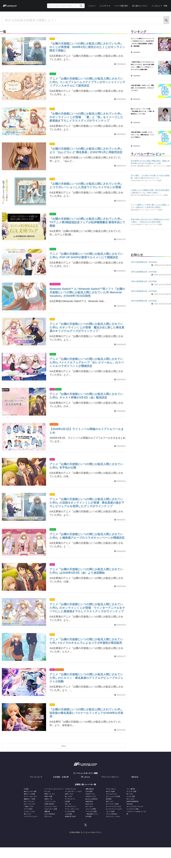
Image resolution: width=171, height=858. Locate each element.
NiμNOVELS (89, 801)
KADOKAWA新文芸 (132, 801)
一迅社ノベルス (29, 806)
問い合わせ (85, 777)
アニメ (52, 389)
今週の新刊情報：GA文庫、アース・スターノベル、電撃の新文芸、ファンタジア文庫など (142, 134)
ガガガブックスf (91, 796)
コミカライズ (105, 6)
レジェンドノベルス (50, 806)
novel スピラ (89, 804)
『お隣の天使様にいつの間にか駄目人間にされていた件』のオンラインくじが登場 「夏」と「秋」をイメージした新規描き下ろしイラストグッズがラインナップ (86, 117)
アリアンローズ (70, 799)
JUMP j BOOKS (49, 804)
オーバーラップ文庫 (112, 804)
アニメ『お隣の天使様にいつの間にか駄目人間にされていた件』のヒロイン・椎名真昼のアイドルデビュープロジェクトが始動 (86, 678)
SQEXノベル (48, 799)
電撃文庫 (47, 811)
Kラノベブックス (29, 801)
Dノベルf (47, 791)
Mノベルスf (68, 796)
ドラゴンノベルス (29, 811)
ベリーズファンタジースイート (54, 789)
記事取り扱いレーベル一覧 (85, 784)
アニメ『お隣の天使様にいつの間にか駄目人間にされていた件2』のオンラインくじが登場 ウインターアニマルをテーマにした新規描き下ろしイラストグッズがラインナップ (87, 608)
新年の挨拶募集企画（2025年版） (144, 272)
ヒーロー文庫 (131, 796)
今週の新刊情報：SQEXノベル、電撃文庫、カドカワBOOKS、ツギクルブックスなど (142, 88)
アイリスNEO (28, 809)
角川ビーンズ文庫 (29, 794)
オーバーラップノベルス (113, 806)
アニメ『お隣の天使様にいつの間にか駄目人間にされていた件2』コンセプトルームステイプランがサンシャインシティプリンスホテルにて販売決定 (88, 82)
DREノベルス (69, 794)
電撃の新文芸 (90, 789)
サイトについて (36, 777)
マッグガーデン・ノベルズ (73, 791)
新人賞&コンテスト (139, 6)
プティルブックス (111, 794)
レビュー (92, 6)
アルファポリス (111, 789)
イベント (52, 73)
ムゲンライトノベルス (113, 816)
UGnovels (130, 804)
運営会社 (134, 777)
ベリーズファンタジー (31, 816)
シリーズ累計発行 (121, 6)
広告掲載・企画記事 (61, 777)
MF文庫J (109, 799)
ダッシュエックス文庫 (113, 796)
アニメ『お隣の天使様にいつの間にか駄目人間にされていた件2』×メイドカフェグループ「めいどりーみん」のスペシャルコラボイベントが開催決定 (87, 362)
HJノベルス (89, 806)
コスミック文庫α (91, 809)
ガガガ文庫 (89, 791)
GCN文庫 (88, 816)
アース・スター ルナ (30, 796)
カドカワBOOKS (49, 814)
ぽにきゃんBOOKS (91, 799)
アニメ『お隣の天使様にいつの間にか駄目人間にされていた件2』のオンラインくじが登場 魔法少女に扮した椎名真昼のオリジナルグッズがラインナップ (87, 327)
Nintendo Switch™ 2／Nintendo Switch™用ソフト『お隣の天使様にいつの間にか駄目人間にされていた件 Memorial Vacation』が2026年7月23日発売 (87, 292)
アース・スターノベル (72, 809)
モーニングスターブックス (135, 806)
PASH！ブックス (49, 794)
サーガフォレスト (70, 806)
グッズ (52, 38)
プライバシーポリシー (110, 777)
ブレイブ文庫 (110, 811)
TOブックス (48, 816)
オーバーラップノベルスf (114, 809)
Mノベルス (130, 794)
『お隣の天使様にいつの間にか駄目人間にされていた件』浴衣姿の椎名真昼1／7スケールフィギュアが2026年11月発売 (86, 713)
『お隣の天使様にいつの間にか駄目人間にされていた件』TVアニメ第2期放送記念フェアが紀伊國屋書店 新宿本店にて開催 (87, 222)
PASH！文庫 (48, 796)
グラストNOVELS (111, 814)
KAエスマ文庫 (110, 791)
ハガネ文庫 (68, 814)
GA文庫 (67, 801)
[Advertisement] (151, 240)
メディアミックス (54, 284)
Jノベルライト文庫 (132, 809)
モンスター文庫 (131, 791)
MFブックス (110, 801)
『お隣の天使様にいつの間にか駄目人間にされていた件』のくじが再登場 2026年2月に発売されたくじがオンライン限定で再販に (87, 47)
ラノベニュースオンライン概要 (85, 773)
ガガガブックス (90, 794)
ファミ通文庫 (131, 789)
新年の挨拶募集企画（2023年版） (144, 291)
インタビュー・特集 (159, 6)
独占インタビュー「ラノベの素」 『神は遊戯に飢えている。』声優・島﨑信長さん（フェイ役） (142, 111)
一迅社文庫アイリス (92, 814)
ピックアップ (53, 424)
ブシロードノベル (49, 801)
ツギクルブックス (70, 789)
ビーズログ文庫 (70, 811)
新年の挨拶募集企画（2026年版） (144, 262)
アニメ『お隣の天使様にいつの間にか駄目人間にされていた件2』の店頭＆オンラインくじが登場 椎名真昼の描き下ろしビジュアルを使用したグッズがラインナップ (87, 503)
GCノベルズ (130, 799)
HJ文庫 (26, 789)
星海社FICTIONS (70, 816)
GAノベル (68, 804)
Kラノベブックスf (29, 804)
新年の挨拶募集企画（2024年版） (144, 281)
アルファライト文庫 (50, 809)
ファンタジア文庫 (91, 811)
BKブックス (27, 814)
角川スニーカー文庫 (30, 791)
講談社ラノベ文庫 (29, 799)
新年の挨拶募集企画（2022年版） (144, 301)
